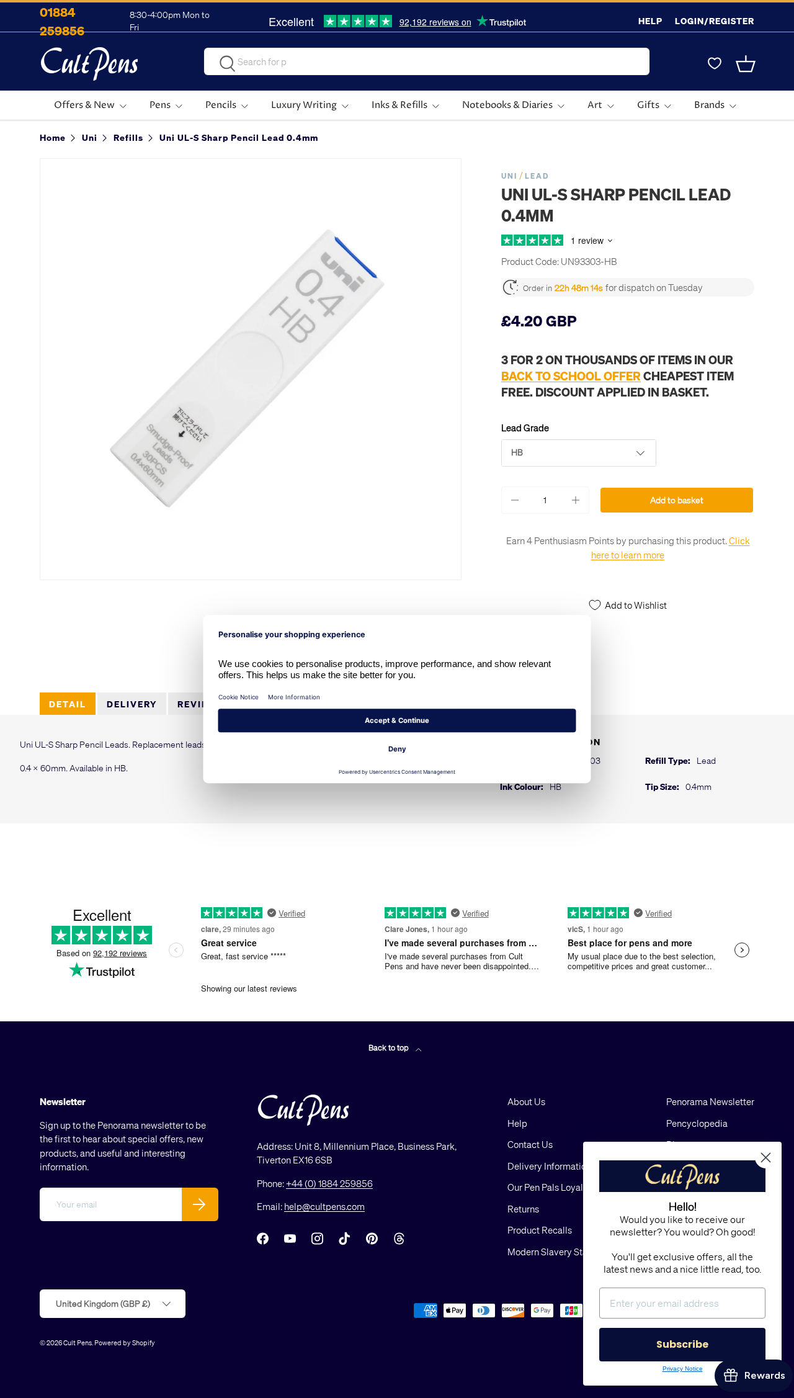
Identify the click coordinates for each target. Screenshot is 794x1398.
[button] (747, 64)
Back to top (389, 1047)
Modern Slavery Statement (562, 1251)
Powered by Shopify (124, 1342)
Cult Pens (77, 1342)
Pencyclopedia (697, 1123)
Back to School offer (571, 375)
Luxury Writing (304, 105)
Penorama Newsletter (710, 1101)
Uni (509, 176)
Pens (160, 105)
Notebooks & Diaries (507, 105)
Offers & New (84, 105)
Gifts (648, 105)
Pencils (220, 105)
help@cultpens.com (324, 1206)
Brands (709, 105)
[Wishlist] (714, 64)
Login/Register (714, 21)
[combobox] (426, 61)
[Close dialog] (766, 1157)
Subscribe (682, 1344)
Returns (523, 1209)
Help (650, 21)
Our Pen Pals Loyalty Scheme (567, 1187)
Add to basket (676, 500)
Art (594, 105)
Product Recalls (539, 1230)
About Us (526, 1101)
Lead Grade (525, 427)
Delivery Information (549, 1166)
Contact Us (530, 1144)
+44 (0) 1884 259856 (329, 1183)
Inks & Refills (399, 105)
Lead (537, 176)
